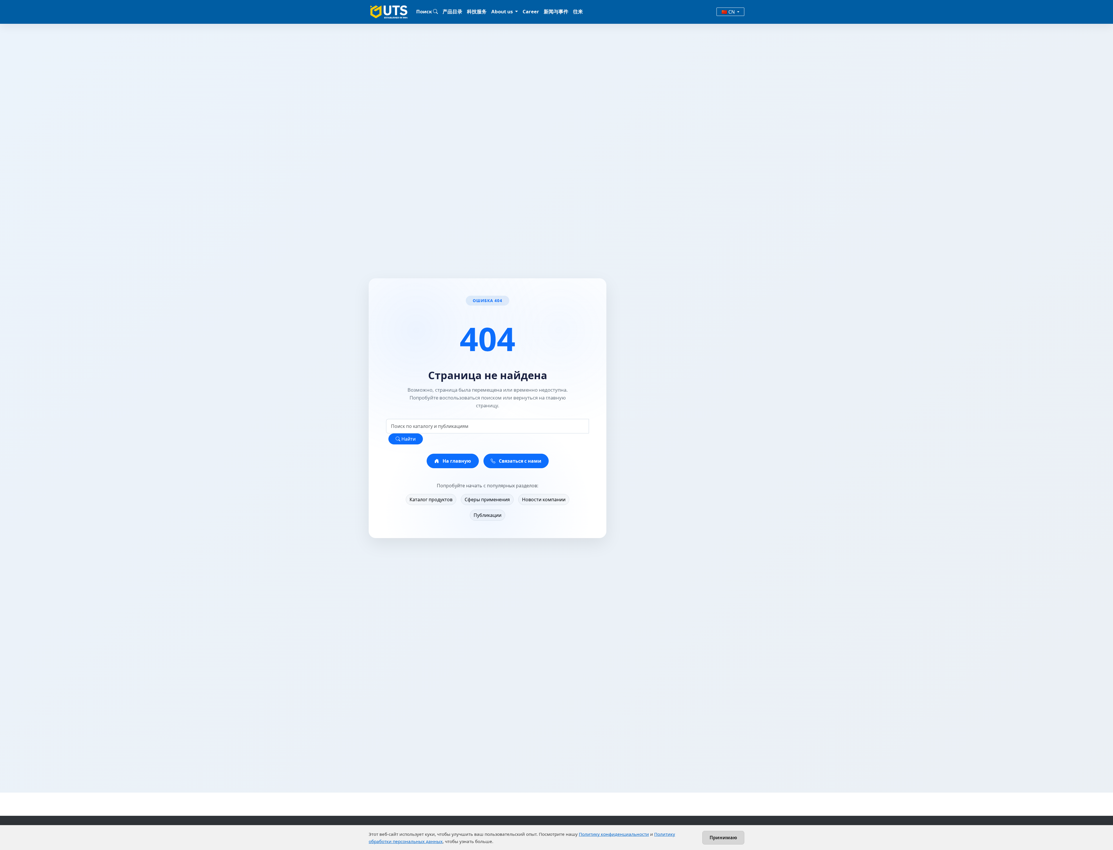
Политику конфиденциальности (614, 834)
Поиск (424, 11)
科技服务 (477, 11)
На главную (456, 461)
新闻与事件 (556, 11)
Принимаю (723, 837)
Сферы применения (487, 499)
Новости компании (543, 499)
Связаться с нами (519, 461)
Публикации (487, 515)
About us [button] (502, 11)
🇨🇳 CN (728, 12)
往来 (578, 11)
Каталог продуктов (431, 499)
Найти (408, 439)
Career (531, 11)
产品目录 (452, 11)
